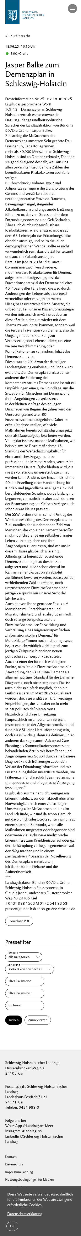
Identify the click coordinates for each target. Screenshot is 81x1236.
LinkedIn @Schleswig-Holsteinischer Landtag (34, 1139)
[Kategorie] (23, 957)
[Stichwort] (24, 1005)
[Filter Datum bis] (24, 993)
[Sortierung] (29, 969)
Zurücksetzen (37, 1020)
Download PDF (19, 921)
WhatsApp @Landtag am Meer (29, 1125)
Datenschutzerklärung (24, 1214)
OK (12, 1226)
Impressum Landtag (19, 1172)
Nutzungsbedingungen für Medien (29, 1180)
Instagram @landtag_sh (24, 1131)
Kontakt (11, 1157)
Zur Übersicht (20, 36)
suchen (14, 1020)
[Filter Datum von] (24, 981)
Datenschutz (14, 1164)
